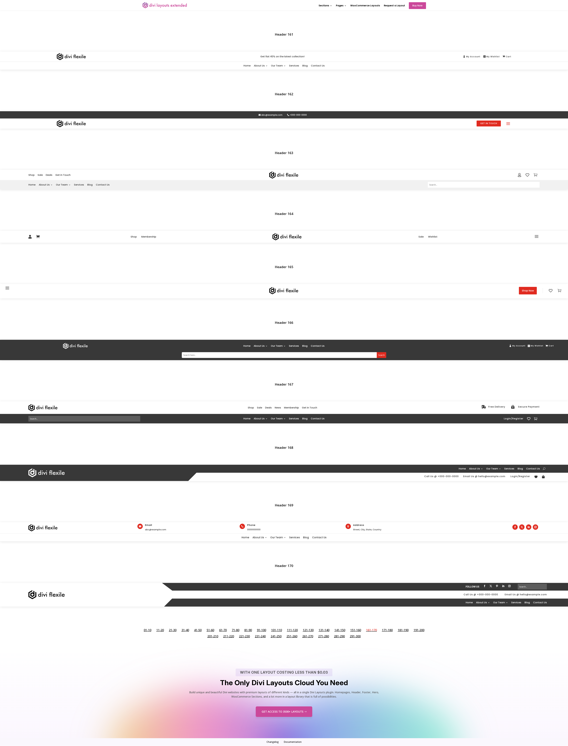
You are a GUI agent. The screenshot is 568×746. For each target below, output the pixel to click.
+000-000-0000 (298, 115)
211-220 (228, 636)
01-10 (147, 630)
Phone (251, 525)
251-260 (292, 636)
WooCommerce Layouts (365, 6)
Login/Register (513, 418)
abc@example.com (271, 115)
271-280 (323, 636)
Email (148, 525)
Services (294, 65)
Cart (508, 56)
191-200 (419, 630)
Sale (40, 175)
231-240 (260, 636)
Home (247, 65)
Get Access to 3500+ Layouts (282, 711)
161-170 (371, 630)
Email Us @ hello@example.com (484, 476)
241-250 (276, 636)
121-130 (308, 630)
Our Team (277, 65)
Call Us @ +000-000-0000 (441, 476)
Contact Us (318, 65)
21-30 (172, 630)
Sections (324, 6)
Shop (31, 175)
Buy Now (417, 5)
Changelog (273, 742)
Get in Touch (488, 123)
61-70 (223, 630)
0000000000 (253, 529)
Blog (305, 65)
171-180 (387, 630)
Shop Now (528, 290)
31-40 (185, 630)
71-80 (235, 630)
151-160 (355, 630)
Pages (339, 6)
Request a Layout (394, 6)
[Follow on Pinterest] (497, 586)
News (278, 407)
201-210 (212, 636)
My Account (473, 56)
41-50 (198, 630)
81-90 (248, 630)
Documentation (293, 742)
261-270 (307, 636)
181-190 (403, 630)
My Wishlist (493, 56)
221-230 (244, 636)
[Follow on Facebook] (515, 527)
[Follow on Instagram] (535, 527)
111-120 (292, 630)
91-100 (261, 630)
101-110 (276, 630)
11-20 (160, 630)
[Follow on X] (522, 527)
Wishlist (432, 236)
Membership (148, 236)
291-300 (355, 636)
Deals (49, 175)
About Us (259, 65)
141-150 (339, 630)
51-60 (210, 630)
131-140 (324, 630)
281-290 (339, 636)
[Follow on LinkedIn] (528, 527)
